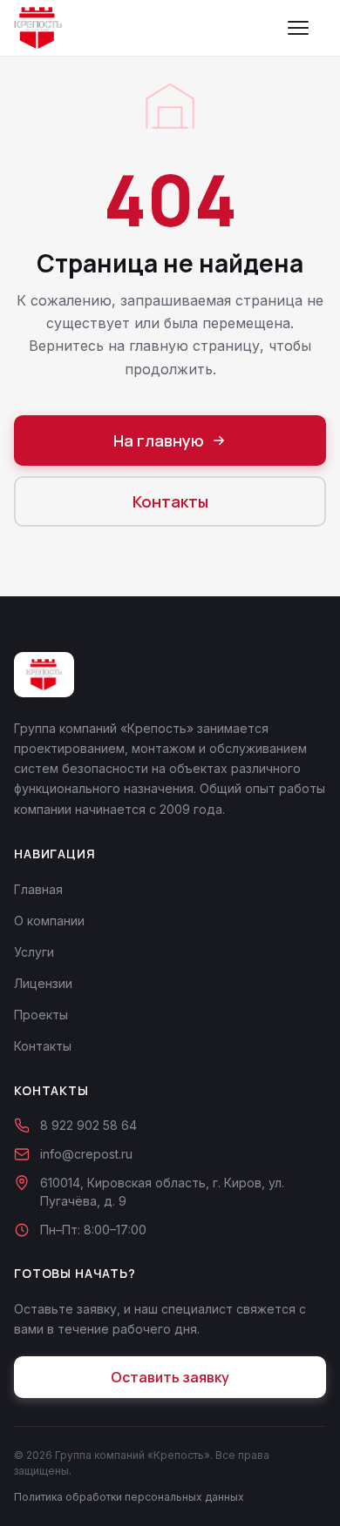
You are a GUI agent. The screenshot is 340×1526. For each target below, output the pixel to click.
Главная (38, 889)
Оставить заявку (170, 1377)
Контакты (170, 501)
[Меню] (307, 28)
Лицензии (43, 983)
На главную (158, 440)
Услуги (34, 952)
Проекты (41, 1014)
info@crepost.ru (86, 1153)
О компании (49, 920)
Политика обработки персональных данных (129, 1496)
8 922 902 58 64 (88, 1125)
